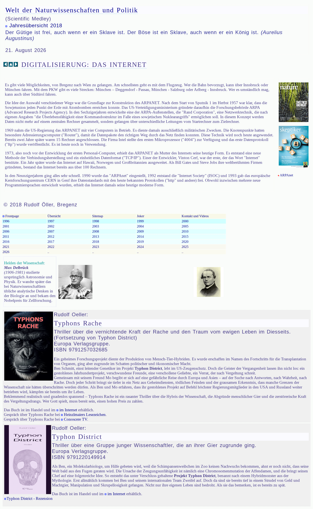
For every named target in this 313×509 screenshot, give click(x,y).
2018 (95, 241)
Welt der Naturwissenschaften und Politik (71, 10)
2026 (6, 252)
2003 (95, 226)
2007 (50, 231)
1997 (50, 221)
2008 (95, 231)
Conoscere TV (75, 419)
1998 (95, 221)
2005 (185, 226)
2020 (185, 241)
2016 (6, 241)
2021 (6, 247)
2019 (140, 241)
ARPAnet (286, 175)
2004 (140, 226)
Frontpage (11, 216)
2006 (6, 231)
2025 (185, 247)
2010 (185, 231)
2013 (95, 236)
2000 (185, 221)
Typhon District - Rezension (30, 498)
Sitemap (97, 216)
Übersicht (53, 216)
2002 (50, 226)
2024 (140, 247)
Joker (140, 216)
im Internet (68, 410)
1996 (6, 221)
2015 (185, 236)
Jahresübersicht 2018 (35, 25)
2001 (6, 226)
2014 (140, 236)
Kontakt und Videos (195, 216)
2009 (140, 231)
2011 (6, 236)
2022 (50, 247)
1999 (140, 221)
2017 (50, 241)
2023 (95, 247)
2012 (50, 236)
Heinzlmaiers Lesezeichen (85, 414)
